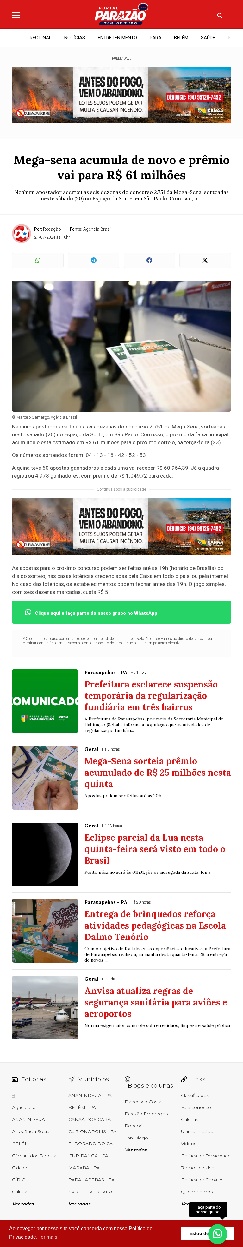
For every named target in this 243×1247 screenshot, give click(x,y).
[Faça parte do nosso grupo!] (217, 1231)
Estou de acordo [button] (207, 1233)
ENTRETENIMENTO (117, 38)
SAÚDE (208, 38)
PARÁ (155, 38)
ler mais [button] (48, 1237)
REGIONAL (41, 38)
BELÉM (181, 38)
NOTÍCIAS (74, 38)
